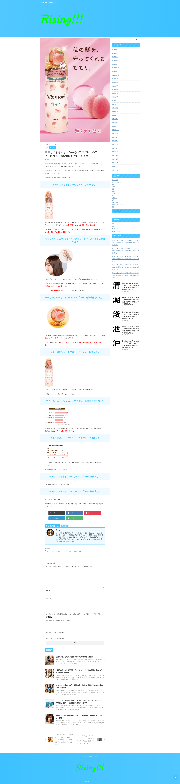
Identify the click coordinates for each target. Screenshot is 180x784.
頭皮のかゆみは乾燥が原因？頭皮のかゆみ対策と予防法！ (75, 657)
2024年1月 (115, 64)
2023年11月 (115, 71)
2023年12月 (115, 68)
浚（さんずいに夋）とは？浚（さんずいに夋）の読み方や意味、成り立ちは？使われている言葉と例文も (125, 259)
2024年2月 (115, 60)
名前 (48, 590)
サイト (48, 606)
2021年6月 (115, 108)
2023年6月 (115, 89)
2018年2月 (115, 126)
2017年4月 (115, 155)
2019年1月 (115, 111)
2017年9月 (115, 137)
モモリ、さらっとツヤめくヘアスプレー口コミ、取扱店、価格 (64, 551)
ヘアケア (49, 548)
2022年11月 (115, 104)
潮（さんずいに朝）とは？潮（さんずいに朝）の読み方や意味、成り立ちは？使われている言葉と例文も (125, 251)
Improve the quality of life (90, 756)
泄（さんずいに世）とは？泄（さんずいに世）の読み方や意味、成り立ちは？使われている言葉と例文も (125, 267)
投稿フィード (115, 226)
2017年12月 (115, 130)
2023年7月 (115, 86)
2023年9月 (115, 78)
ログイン (114, 223)
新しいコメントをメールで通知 (55, 632)
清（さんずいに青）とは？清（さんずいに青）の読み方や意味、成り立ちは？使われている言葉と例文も (125, 243)
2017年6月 (115, 148)
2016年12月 (115, 166)
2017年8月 (115, 141)
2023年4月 (115, 97)
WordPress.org (116, 231)
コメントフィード (117, 228)
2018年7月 (115, 122)
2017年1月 (115, 162)
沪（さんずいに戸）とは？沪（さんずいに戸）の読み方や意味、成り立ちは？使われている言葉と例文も (125, 275)
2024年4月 (115, 53)
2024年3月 (115, 57)
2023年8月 (115, 82)
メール (48, 598)
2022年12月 (115, 100)
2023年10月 (115, 75)
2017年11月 (115, 133)
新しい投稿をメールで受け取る (55, 638)
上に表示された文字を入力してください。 (58, 620)
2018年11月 (115, 115)
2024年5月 (115, 49)
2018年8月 (115, 119)
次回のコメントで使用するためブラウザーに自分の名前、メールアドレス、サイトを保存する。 (76, 614)
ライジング (117, 211)
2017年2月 (115, 159)
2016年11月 (115, 170)
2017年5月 (115, 152)
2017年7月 (115, 144)
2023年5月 (115, 93)
